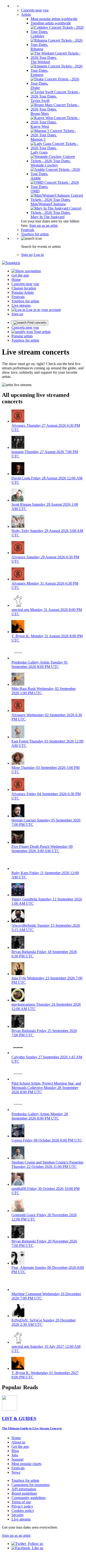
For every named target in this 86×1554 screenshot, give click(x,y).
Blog (15, 1451)
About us (18, 1442)
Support (17, 1459)
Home (16, 280)
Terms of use (21, 1502)
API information (23, 1489)
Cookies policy (22, 1511)
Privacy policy (22, 1506)
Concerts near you (34, 10)
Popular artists (22, 336)
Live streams (21, 305)
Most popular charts (26, 1464)
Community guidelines (28, 1498)
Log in (39, 255)
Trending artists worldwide (51, 23)
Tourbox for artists (35, 234)
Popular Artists (22, 292)
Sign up (27, 255)
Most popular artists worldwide (54, 19)
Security (17, 1515)
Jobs (14, 1455)
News (15, 1472)
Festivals (27, 230)
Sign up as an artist (43, 225)
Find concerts (36, 322)
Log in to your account (43, 310)
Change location (23, 288)
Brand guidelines (24, 1493)
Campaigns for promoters (30, 1485)
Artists (26, 14)
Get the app (20, 1446)
